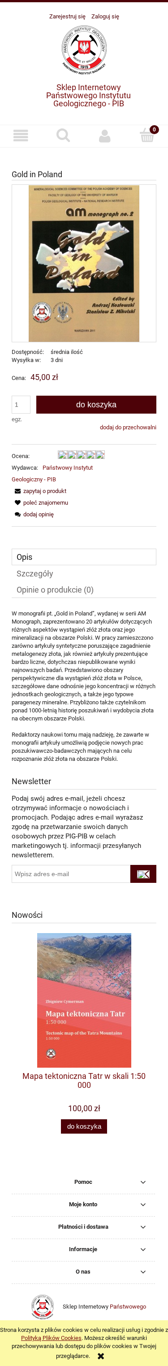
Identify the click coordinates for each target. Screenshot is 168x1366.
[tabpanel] (84, 686)
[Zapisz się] (143, 874)
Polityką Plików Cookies (51, 1338)
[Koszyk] (147, 135)
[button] (21, 135)
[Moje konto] (105, 135)
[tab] (84, 557)
